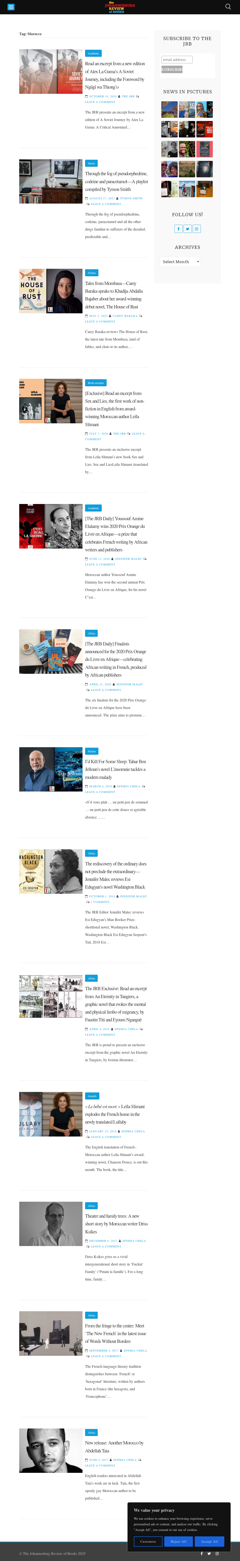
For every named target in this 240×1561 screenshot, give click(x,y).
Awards (92, 1096)
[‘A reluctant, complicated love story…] (187, 109)
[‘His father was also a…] (169, 189)
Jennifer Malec (128, 559)
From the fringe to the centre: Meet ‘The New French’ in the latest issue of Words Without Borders (115, 1333)
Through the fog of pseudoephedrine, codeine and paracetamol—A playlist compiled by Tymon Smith (116, 181)
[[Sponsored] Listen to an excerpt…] (204, 109)
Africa (91, 633)
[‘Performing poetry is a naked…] (169, 149)
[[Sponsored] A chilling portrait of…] (204, 129)
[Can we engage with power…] (187, 129)
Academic (93, 53)
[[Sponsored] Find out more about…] (204, 149)
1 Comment (100, 902)
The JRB (128, 96)
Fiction (92, 273)
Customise (148, 1541)
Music (91, 163)
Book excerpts (96, 383)
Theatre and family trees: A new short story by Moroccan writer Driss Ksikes (116, 1223)
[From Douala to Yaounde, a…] (187, 169)
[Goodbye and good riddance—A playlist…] (204, 189)
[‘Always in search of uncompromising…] (169, 129)
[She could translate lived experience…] (169, 169)
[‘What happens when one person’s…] (187, 149)
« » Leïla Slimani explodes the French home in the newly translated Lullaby (115, 1114)
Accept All (209, 1541)
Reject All (179, 1541)
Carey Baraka (125, 316)
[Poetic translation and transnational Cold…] (204, 169)
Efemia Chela (129, 786)
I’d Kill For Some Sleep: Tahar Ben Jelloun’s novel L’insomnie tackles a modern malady (115, 769)
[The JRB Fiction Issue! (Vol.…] (169, 109)
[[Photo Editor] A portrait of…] (187, 189)
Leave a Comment (100, 102)
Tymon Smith (131, 198)
